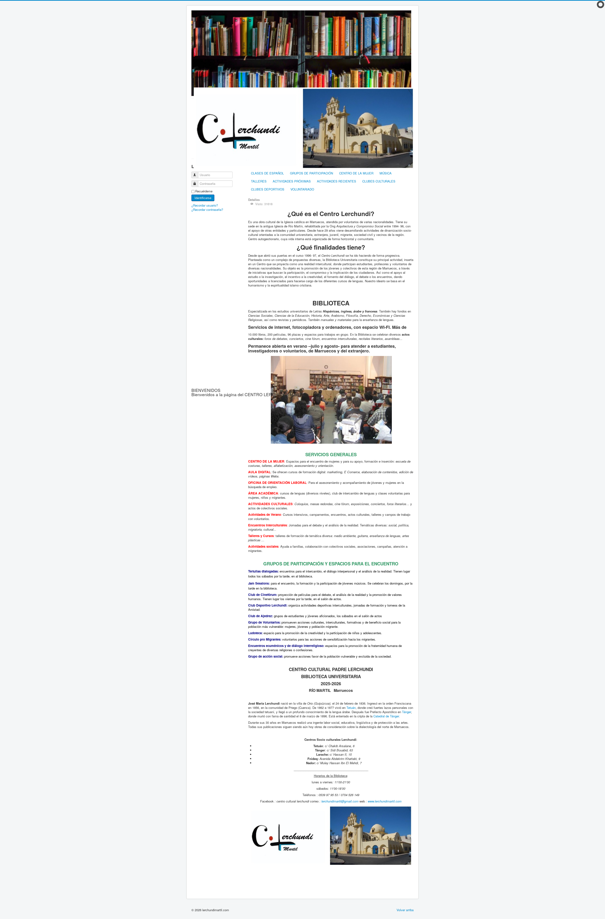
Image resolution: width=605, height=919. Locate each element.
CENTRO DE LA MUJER (356, 173)
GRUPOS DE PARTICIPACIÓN (311, 173)
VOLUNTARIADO (302, 189)
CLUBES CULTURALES (378, 181)
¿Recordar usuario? (204, 205)
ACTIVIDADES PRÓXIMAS (292, 181)
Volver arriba (405, 910)
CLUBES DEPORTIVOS (267, 189)
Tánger (406, 712)
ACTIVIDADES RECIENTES (336, 181)
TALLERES (259, 181)
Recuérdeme (203, 191)
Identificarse (202, 197)
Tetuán (351, 707)
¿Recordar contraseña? (207, 209)
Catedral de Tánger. (386, 716)
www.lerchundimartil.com (385, 801)
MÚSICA (386, 173)
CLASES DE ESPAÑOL (267, 173)
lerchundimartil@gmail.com (340, 801)
